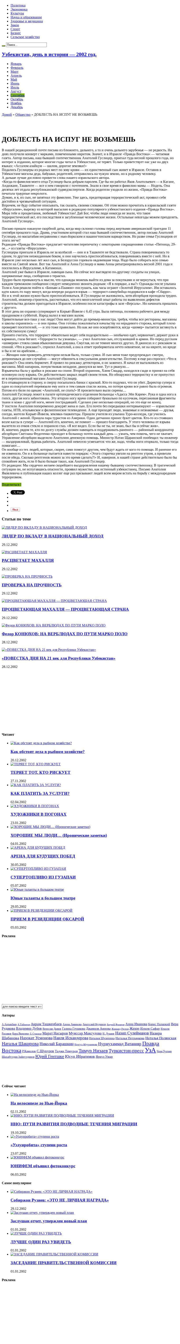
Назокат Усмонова (36, 1038)
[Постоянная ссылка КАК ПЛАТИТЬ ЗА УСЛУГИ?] (36, 785)
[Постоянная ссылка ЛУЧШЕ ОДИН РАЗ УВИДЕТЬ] (36, 1233)
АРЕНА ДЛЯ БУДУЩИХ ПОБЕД (43, 856)
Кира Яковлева (20, 1033)
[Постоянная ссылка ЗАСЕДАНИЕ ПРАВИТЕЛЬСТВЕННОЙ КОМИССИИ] (54, 1254)
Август (16, 91)
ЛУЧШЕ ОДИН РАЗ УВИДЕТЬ (41, 1242)
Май (14, 79)
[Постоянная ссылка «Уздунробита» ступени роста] (35, 1136)
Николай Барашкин (57, 1043)
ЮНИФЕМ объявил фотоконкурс (43, 1166)
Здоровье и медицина (27, 21)
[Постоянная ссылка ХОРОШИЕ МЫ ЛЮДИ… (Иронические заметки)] (50, 827)
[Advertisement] (53, 123)
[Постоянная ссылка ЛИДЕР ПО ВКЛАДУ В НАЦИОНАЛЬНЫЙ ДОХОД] (44, 527)
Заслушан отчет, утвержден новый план (49, 1221)
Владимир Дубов (29, 1028)
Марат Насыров (55, 1033)
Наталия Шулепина (102, 1038)
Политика (18, 5)
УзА (150, 1050)
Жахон (134, 1028)
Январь (16, 64)
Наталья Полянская (160, 1038)
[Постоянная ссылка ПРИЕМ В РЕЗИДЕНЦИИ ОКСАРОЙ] (41, 910)
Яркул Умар (104, 1056)
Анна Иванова (136, 1024)
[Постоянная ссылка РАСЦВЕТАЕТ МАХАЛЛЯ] (24, 552)
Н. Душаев (108, 1033)
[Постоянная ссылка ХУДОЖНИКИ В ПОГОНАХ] (35, 806)
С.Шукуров (45, 1051)
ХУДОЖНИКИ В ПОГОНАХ (39, 814)
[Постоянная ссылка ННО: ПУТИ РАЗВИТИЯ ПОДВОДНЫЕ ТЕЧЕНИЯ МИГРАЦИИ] (62, 1115)
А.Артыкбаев (9, 1024)
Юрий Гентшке (49, 1056)
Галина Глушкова (73, 1028)
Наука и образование (26, 17)
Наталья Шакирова (20, 1043)
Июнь (15, 83)
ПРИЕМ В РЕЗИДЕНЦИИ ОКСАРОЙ (47, 919)
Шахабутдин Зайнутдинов (18, 1056)
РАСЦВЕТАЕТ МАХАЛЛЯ (28, 560)
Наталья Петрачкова (129, 1038)
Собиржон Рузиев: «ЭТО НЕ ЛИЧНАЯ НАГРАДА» (60, 1200)
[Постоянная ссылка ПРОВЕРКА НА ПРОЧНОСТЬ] (27, 576)
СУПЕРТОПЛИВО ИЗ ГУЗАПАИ (43, 877)
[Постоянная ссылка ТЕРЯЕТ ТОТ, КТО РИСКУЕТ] (36, 764)
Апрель (16, 75)
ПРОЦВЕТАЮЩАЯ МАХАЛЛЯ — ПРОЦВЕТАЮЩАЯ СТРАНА (65, 609)
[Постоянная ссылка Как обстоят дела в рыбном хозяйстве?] (41, 743)
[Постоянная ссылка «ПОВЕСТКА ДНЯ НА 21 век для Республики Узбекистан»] (49, 650)
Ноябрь (16, 103)
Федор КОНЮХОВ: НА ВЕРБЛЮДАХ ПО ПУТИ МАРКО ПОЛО (65, 634)
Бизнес (16, 33)
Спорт (15, 29)
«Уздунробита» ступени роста (39, 1145)
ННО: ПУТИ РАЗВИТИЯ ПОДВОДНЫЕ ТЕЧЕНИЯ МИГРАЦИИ (74, 1124)
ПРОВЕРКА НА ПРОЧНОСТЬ (32, 585)
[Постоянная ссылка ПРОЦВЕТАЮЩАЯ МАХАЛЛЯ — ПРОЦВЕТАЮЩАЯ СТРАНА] (54, 601)
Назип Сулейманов (132, 1033)
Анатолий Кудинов (94, 1024)
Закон (15, 25)
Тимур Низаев (93, 1050)
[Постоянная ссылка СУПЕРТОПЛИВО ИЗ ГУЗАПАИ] (38, 868)
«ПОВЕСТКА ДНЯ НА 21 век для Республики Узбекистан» (58, 658)
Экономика (19, 9)
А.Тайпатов (24, 1024)
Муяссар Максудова (85, 1033)
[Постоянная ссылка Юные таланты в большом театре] (37, 889)
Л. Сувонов (35, 1033)
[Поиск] (3, 45)
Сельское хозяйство (25, 37)
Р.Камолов (29, 1051)
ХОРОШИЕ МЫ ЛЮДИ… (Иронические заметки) (59, 835)
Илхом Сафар (150, 1028)
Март (14, 71)
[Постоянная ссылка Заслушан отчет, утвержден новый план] (42, 1212)
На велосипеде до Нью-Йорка (39, 1103)
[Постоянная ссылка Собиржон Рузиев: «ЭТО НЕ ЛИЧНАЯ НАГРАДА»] (51, 1191)
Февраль (17, 67)
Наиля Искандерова (70, 1038)
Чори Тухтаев (164, 1051)
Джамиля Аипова (98, 1028)
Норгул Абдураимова (85, 1044)
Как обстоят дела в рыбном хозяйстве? (48, 751)
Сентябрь (18, 95)
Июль (15, 87)
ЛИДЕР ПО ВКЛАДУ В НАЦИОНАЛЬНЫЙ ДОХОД (52, 536)
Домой (7, 114)
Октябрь (17, 99)
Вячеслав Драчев (52, 1028)
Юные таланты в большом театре (43, 898)
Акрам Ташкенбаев (46, 1024)
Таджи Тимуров (66, 1051)
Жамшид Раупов (120, 1028)
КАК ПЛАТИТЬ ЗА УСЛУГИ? (40, 793)
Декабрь (17, 107)
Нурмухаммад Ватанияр (119, 1043)
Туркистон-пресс (126, 1050)
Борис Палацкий (159, 1024)
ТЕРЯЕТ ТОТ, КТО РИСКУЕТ (40, 772)
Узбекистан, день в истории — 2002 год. (49, 54)
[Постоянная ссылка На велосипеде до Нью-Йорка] (35, 1095)
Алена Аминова (72, 1024)
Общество (23, 114)
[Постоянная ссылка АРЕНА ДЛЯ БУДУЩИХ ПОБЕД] (38, 847)
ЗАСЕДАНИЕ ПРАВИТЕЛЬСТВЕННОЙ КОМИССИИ (64, 1262)
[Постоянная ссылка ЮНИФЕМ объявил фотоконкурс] (37, 1157)
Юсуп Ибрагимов (80, 1056)
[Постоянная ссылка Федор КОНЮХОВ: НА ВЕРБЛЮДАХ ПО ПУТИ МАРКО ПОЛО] (54, 625)
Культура (17, 13)
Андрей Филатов (115, 1024)
